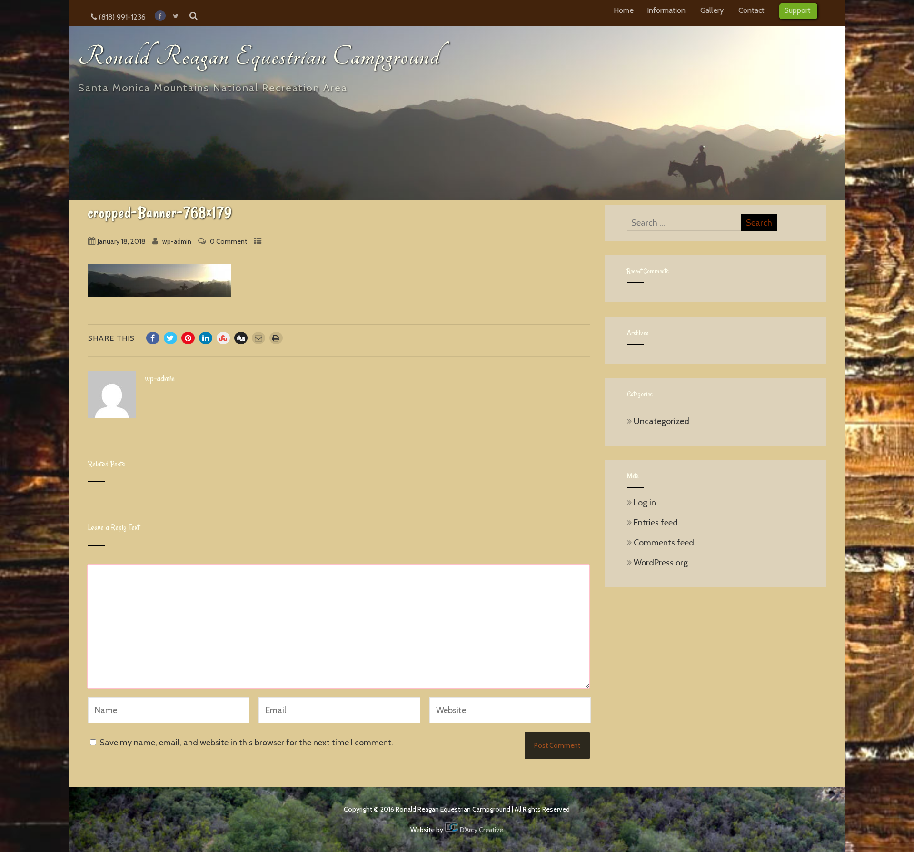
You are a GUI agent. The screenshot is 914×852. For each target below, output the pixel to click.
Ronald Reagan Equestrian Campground (259, 56)
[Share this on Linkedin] (205, 338)
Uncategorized (661, 421)
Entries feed (656, 522)
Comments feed (664, 542)
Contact (751, 10)
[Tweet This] (170, 338)
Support (798, 10)
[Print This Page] (276, 338)
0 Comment (228, 241)
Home (624, 10)
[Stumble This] (223, 338)
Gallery (712, 10)
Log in (645, 502)
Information (666, 10)
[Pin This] (188, 338)
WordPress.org (661, 562)
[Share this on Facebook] (152, 338)
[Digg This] (241, 338)
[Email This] (258, 338)
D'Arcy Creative (480, 829)
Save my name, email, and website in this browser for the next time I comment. (246, 742)
